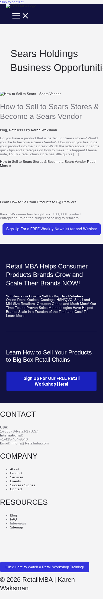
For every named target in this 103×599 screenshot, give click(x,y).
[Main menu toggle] (21, 16)
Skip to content (12, 2)
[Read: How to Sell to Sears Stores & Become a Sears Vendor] (30, 94)
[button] (44, 567)
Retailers (16, 130)
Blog (3, 130)
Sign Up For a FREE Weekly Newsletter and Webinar (51, 229)
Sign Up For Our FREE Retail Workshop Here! (52, 381)
